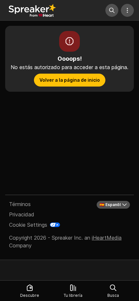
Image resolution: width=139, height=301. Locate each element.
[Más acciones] (127, 10)
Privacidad (21, 214)
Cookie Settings (28, 225)
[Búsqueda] (111, 10)
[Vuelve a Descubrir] (32, 10)
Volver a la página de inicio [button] (69, 80)
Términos (20, 204)
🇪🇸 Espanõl (110, 204)
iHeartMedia (107, 237)
